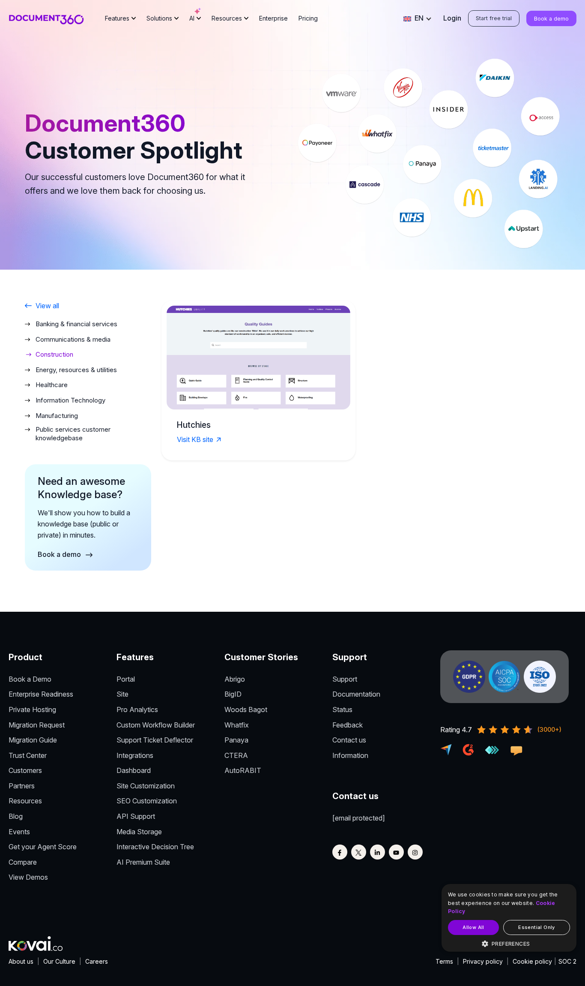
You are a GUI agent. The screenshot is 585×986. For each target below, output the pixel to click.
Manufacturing (57, 416)
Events (19, 831)
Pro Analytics (137, 709)
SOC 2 (567, 961)
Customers (25, 770)
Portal (125, 679)
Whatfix (236, 725)
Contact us (349, 740)
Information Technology (70, 400)
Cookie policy (532, 961)
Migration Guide (33, 740)
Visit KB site (195, 439)
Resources (227, 18)
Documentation (356, 694)
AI (191, 18)
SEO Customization (146, 801)
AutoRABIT (242, 770)
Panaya (236, 740)
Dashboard (133, 770)
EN (419, 18)
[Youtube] (396, 852)
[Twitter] (358, 852)
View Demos (28, 877)
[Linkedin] (377, 852)
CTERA (236, 755)
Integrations (134, 755)
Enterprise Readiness (41, 694)
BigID (233, 694)
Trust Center (28, 755)
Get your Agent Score (43, 846)
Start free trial (494, 18)
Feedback (347, 725)
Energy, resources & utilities (76, 370)
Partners (22, 786)
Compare (23, 862)
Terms (444, 961)
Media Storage (139, 831)
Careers (96, 961)
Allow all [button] (473, 927)
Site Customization (145, 786)
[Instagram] (415, 852)
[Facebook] (339, 852)
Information (350, 755)
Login (452, 18)
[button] (509, 944)
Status (342, 709)
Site (122, 694)
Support (344, 679)
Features (117, 18)
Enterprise (273, 18)
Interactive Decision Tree (155, 846)
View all (47, 305)
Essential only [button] (536, 927)
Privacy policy (483, 961)
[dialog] (509, 918)
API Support (135, 816)
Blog (16, 816)
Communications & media (73, 339)
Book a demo (551, 18)
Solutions (159, 18)
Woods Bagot (245, 709)
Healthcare (52, 385)
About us (21, 961)
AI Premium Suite (143, 862)
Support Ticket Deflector (154, 740)
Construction (54, 354)
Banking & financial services (76, 324)
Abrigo (234, 679)
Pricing (308, 18)
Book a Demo (30, 679)
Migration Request (37, 725)
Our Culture (59, 961)
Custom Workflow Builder (155, 725)
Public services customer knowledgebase (73, 433)
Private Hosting (32, 709)
